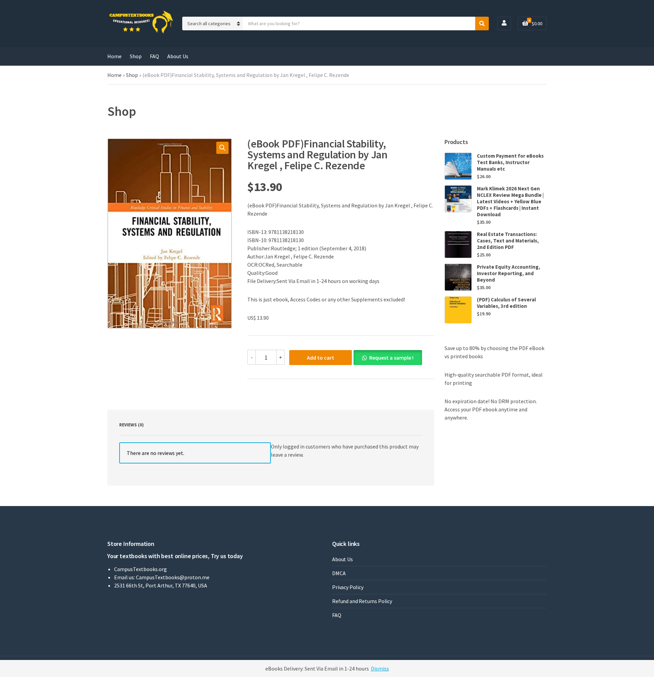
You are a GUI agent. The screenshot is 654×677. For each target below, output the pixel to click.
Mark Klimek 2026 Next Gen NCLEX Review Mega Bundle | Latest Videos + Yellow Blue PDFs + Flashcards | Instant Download (510, 201)
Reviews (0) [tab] (131, 425)
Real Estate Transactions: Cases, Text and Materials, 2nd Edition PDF (508, 240)
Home (114, 56)
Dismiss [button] (380, 668)
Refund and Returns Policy (362, 601)
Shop (136, 56)
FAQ (154, 56)
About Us (177, 56)
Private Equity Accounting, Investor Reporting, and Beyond (508, 273)
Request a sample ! (391, 357)
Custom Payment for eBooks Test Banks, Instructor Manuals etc (510, 162)
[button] (222, 148)
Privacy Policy (347, 587)
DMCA (338, 573)
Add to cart (320, 357)
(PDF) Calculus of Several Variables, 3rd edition (506, 302)
